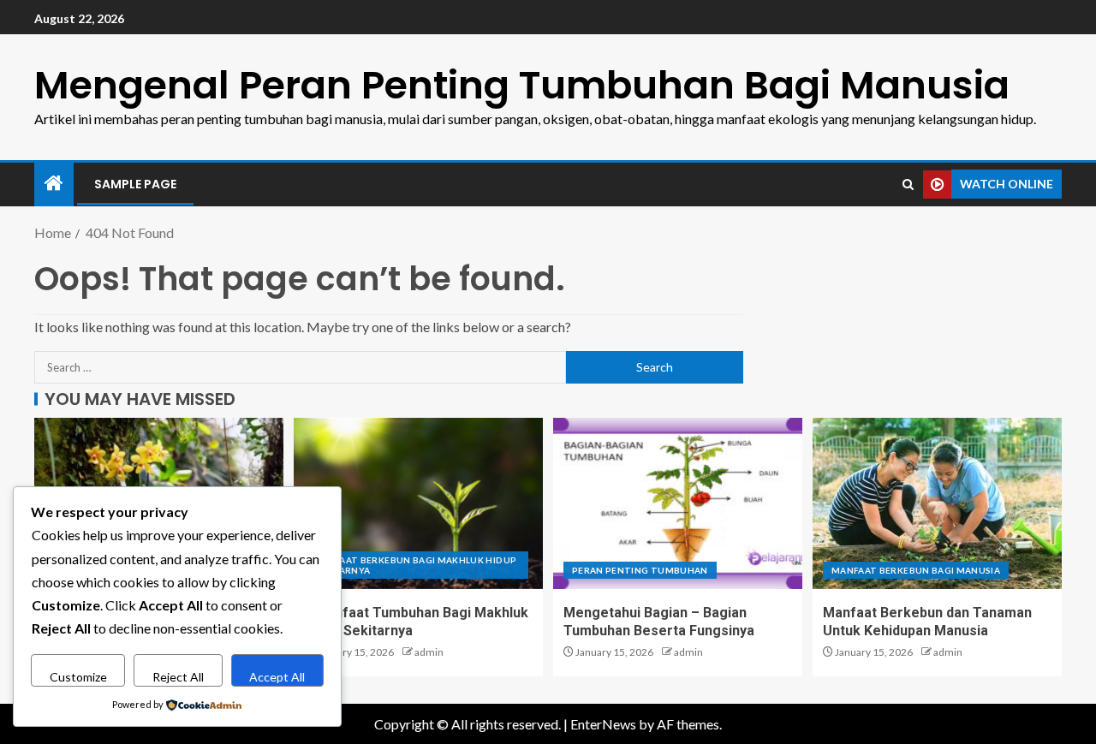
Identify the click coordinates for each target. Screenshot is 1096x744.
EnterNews (603, 724)
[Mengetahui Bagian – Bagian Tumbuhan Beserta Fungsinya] (677, 503)
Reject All (178, 677)
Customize (78, 677)
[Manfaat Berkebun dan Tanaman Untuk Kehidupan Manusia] (937, 503)
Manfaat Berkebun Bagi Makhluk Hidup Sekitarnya (414, 565)
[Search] (908, 184)
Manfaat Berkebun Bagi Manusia (915, 570)
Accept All (277, 677)
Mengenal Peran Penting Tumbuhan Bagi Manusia (522, 85)
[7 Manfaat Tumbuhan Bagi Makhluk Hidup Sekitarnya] (418, 503)
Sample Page (135, 184)
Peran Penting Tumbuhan (640, 570)
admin (429, 652)
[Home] (54, 183)
